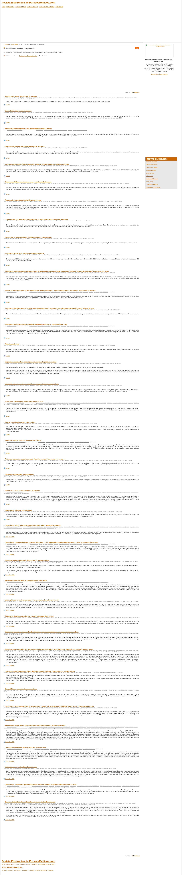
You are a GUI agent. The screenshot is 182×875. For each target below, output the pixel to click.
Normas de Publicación (152, 178)
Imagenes (14, 98)
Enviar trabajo (149, 181)
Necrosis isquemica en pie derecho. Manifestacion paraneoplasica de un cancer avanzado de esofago (41, 632)
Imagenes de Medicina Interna (71, 492)
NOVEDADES (10, 7)
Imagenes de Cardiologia (111, 803)
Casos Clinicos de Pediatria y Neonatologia (97, 768)
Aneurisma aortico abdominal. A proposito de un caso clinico (27, 560)
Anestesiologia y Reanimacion (48, 803)
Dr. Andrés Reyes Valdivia (13, 220)
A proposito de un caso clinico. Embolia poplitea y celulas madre (28, 237)
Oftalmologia (87, 728)
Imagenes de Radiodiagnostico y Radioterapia (75, 526)
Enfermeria (69, 404)
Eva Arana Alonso (11, 601)
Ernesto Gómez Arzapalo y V (14, 707)
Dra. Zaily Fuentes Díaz (13, 690)
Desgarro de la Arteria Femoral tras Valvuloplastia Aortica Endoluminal (30, 802)
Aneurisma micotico (12, 344)
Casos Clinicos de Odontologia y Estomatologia (98, 726)
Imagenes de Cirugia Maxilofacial (20, 651)
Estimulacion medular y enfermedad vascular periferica (24, 146)
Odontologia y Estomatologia (107, 728)
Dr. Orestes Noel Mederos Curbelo (15, 633)
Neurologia (38, 582)
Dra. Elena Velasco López (13, 475)
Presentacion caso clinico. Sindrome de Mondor (22, 490)
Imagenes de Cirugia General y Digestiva (123, 403)
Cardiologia (37, 803)
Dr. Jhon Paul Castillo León (13, 183)
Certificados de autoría (152, 184)
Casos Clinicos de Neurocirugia (36, 651)
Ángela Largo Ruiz (11, 147)
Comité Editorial (150, 173)
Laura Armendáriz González (14, 617)
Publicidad (44, 870)
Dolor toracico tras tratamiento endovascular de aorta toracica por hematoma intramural (36, 219)
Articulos (50, 97)
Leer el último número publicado (159, 74)
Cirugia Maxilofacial (76, 650)
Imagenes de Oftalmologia (117, 726)
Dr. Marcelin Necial (11, 272)
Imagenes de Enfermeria (26, 404)
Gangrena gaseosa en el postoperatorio (19, 474)
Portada (4, 870)
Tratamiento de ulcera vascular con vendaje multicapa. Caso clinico (29, 616)
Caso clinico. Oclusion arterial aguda (18, 510)
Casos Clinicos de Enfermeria (99, 403)
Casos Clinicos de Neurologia (68, 582)
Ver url (8, 105)
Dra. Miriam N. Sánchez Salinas (15, 254)
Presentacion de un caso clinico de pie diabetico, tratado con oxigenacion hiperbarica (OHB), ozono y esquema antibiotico (49, 706)
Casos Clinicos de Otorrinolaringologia (70, 165)
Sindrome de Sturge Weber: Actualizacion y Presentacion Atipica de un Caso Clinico (35, 725)
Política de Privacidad (27, 870)
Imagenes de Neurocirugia (95, 650)
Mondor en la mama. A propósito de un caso (21, 96)
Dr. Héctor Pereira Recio (13, 786)
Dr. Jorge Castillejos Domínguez (15, 201)
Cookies (37, 870)
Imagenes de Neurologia (34, 728)
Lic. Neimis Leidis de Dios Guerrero (15, 403)
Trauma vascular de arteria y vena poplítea (20, 422)
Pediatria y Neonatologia (41, 768)
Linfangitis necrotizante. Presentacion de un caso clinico (25, 747)
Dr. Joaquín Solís (11, 345)
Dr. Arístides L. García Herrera (14, 749)
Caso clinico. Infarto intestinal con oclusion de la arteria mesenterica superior (33, 525)
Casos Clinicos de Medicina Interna (91, 544)
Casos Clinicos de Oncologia (108, 633)
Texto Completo (9, 537)
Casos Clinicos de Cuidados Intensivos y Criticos (57, 651)
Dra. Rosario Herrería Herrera (14, 112)
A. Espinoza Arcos (11, 726)
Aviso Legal (17, 870)
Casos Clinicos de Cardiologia (35, 804)
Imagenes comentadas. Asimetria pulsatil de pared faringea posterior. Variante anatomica (37, 164)
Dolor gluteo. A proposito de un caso (18, 111)
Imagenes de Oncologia (43, 633)
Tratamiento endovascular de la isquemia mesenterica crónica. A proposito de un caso (36, 324)
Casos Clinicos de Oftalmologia (78, 726)
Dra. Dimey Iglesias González (14, 768)
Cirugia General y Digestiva (115, 183)
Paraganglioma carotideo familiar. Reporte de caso (23, 200)
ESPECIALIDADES (32, 7)
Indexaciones (149, 176)
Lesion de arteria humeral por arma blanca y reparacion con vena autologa (32, 384)
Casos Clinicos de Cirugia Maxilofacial (103, 651)
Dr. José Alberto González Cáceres (15, 561)
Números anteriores (151, 170)
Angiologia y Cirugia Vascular (40, 97)
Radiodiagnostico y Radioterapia (40, 786)
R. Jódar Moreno (11, 165)
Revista (7, 44)
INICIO (3, 7)
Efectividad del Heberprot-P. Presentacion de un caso (24, 401)
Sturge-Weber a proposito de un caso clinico (21, 689)
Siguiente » (137, 92)
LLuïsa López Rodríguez (13, 97)
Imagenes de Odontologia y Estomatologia (51, 728)
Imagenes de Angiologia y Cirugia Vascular (63, 97)
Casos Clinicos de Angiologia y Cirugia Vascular (104, 97)
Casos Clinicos (14, 44)
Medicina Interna (39, 492)
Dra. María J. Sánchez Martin (14, 803)
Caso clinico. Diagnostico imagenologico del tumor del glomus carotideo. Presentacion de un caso (40, 784)
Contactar (50, 870)
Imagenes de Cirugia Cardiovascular (83, 97)
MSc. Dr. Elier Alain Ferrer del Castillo (16, 423)
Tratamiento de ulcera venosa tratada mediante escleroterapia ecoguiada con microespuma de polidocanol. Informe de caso (49, 308)
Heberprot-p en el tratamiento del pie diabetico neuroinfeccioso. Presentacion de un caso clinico (40, 671)
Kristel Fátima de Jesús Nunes (14, 582)
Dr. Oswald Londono (12, 526)
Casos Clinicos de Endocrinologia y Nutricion (69, 707)
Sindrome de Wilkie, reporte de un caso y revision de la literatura (28, 182)
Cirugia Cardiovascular (23, 98)
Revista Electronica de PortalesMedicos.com (28, 2)
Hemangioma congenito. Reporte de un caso (21, 767)
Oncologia (11, 634)
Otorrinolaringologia (104, 165)
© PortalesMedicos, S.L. (12, 867)
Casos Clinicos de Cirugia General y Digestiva (77, 183)
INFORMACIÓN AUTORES (46, 7)
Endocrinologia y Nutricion (102, 707)
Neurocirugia (85, 650)
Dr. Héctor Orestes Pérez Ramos (15, 385)
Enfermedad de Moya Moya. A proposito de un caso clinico (26, 580)
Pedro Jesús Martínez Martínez (14, 130)
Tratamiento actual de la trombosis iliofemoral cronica (24, 253)
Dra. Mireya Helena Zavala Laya (15, 650)
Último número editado (151, 167)
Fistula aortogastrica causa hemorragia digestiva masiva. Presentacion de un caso (34, 459)
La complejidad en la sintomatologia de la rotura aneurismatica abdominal (31, 600)
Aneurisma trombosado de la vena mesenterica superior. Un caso (28, 128)
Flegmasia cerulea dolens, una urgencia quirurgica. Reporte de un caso (30, 362)
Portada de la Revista (151, 161)
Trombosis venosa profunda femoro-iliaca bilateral (23, 440)
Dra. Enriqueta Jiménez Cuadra (15, 238)
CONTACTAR (59, 7)
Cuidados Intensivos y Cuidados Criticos (43, 475)
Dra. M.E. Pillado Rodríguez (14, 309)
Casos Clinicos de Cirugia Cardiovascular (59, 460)
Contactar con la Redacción (153, 187)
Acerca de (10, 870)
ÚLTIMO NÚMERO (20, 7)
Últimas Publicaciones (151, 164)
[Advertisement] (91, 25)
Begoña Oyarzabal (11, 544)
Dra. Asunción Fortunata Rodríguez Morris (17, 460)
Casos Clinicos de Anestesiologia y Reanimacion (15, 804)
